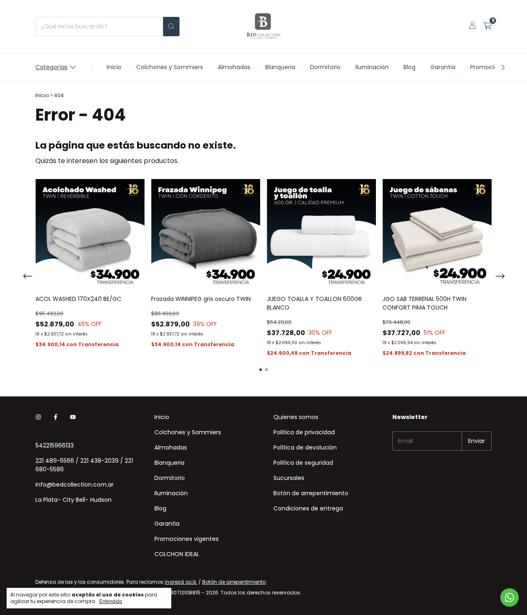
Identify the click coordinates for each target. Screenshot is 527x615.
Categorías (51, 67)
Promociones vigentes (186, 539)
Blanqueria (280, 67)
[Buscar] (171, 26)
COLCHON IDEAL (176, 554)
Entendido (110, 601)
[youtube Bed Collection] (73, 417)
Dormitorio (325, 67)
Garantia (442, 67)
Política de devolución (305, 447)
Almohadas (234, 67)
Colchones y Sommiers (169, 67)
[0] (487, 26)
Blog (409, 67)
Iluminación (372, 67)
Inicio (114, 67)
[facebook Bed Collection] (55, 417)
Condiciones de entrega (308, 508)
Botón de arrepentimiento (310, 493)
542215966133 (54, 445)
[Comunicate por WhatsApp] (509, 597)
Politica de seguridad (303, 463)
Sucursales (288, 478)
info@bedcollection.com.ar (74, 484)
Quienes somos (295, 417)
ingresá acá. (181, 581)
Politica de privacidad (304, 432)
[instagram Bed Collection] (38, 417)
